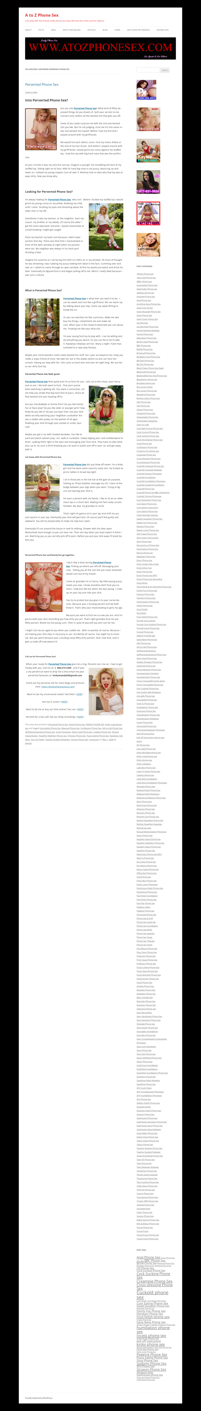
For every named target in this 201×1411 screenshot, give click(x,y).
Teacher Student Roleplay (148, 1152)
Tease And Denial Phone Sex (150, 1155)
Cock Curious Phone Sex (151, 1270)
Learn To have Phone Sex (148, 771)
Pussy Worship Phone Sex (149, 974)
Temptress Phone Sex (147, 1170)
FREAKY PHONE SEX (95, 724)
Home (117, 30)
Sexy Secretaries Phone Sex (149, 1016)
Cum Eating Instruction (147, 507)
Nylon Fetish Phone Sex (148, 869)
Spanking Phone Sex (146, 1084)
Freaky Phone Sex (144, 1320)
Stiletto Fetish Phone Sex (148, 1103)
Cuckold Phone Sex (146, 488)
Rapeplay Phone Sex (146, 993)
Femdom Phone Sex (146, 598)
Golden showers (144, 1324)
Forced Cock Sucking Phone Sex (151, 624)
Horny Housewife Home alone (151, 681)
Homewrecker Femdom (148, 673)
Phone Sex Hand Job (146, 922)
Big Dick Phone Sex (145, 360)
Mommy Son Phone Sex (148, 816)
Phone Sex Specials (145, 933)
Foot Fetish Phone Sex (147, 616)
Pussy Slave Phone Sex (147, 971)
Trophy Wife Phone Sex (147, 1201)
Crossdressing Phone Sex (148, 462)
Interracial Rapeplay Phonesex (151, 730)
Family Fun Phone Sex (147, 590)
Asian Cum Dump (145, 307)
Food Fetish (142, 609)
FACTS (41, 30)
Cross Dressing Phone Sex (149, 458)
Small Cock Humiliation (147, 1065)
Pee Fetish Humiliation (147, 895)
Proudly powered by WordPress (38, 1397)
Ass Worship (142, 322)
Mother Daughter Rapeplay (149, 824)
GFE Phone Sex (144, 643)
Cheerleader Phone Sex (147, 417)
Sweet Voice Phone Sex (147, 1137)
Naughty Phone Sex (146, 850)
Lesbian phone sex (145, 775)
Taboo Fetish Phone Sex (148, 1140)
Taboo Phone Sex (145, 1144)
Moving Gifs (163, 30)
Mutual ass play (144, 827)
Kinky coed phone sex (147, 756)
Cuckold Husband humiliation (150, 485)
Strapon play (145, 1372)
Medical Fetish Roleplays (148, 794)
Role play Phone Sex (146, 1001)
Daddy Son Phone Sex (147, 522)
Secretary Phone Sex (146, 1005)
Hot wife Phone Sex (146, 696)
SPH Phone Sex (144, 1099)
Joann (139, 741)
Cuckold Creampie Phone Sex (150, 466)
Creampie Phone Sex (146, 454)
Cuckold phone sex (152, 1294)
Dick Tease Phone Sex (147, 534)
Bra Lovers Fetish (145, 387)
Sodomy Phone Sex (151, 1363)
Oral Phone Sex (144, 876)
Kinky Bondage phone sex (149, 752)
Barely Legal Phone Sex (147, 341)
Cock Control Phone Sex (148, 432)
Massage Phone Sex (146, 786)
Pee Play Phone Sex (146, 903)
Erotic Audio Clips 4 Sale (148, 564)
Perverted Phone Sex (42, 84)
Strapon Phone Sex (146, 1114)
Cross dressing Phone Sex (155, 1286)
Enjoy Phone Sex (144, 560)
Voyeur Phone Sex (79, 739)
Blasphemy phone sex (147, 379)
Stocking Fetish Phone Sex (149, 1110)
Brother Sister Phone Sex (148, 398)
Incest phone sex (151, 1335)
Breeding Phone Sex (146, 394)
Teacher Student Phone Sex (149, 1148)
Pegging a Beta (143, 907)
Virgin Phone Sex (144, 1212)
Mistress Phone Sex (146, 809)
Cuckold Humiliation (146, 477)
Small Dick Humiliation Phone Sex (152, 1072)
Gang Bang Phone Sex (147, 639)
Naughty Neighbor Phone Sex (53, 735)
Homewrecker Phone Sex (148, 677)
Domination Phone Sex (147, 549)
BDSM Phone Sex (145, 349)
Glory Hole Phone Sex (147, 658)
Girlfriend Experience (146, 650)
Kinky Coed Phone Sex (82, 732)
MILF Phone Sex (144, 801)
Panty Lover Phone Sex (146, 1352)
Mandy (28, 743)
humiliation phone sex (153, 1329)
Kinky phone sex (144, 760)
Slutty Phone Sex (144, 1061)
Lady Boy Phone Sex (146, 767)
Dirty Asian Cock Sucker (147, 537)
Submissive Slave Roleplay (149, 1129)
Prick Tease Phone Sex (147, 959)
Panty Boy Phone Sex (147, 880)
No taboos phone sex (147, 865)
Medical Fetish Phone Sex (148, 790)
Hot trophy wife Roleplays (149, 692)
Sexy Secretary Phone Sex (149, 1020)
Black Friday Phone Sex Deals (150, 368)
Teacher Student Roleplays (57, 739)
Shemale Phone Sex (146, 1023)
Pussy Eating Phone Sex (98, 735)
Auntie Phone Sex (145, 334)
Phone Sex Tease (144, 937)
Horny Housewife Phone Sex (150, 684)
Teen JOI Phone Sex (146, 1159)
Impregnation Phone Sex (148, 714)
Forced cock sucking (146, 620)
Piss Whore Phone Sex (147, 948)
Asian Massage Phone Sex (149, 311)
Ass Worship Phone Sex (147, 326)
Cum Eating (142, 1300)
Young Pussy (143, 1231)
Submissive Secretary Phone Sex (152, 1121)
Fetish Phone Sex (77, 724)
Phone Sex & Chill (145, 918)
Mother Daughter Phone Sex (150, 820)
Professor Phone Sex (146, 963)
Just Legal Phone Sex (146, 748)
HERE (79, 694)
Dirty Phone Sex (144, 541)
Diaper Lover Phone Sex (148, 530)
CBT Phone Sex (144, 402)
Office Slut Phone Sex (147, 873)
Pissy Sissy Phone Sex (147, 952)
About (28, 30)
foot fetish (141, 613)
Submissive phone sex (150, 1375)
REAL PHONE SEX (145, 997)
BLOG (105, 30)
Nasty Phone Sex (144, 835)
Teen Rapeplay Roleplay (148, 1167)
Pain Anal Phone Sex (163, 1347)
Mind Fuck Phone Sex (147, 805)
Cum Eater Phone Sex (147, 503)
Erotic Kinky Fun (144, 567)
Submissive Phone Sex (147, 1118)
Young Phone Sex (145, 1227)
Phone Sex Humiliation (147, 925)
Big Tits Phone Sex (145, 364)
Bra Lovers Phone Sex (147, 390)
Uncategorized (143, 1208)
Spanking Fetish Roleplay (148, 1080)
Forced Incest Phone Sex (148, 628)
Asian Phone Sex (144, 315)
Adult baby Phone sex (147, 289)
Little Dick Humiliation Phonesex (152, 782)
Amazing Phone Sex (146, 296)
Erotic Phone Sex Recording (149, 579)
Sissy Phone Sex (144, 1050)
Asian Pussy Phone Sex (147, 319)
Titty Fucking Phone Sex (148, 1182)
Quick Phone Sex (144, 982)
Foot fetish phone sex (153, 1317)
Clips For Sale (143, 424)
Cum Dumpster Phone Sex (149, 500)
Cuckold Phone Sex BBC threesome (153, 492)
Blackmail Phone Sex (146, 371)
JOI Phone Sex (143, 745)
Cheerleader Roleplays (147, 420)
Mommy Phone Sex (146, 812)
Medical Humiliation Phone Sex (151, 797)
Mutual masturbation (145, 1347)
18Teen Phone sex (145, 273)
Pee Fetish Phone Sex (147, 899)
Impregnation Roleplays (148, 718)
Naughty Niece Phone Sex (149, 846)
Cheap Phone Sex (145, 409)
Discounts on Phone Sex (148, 545)
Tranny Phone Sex (145, 1193)
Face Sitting (142, 583)
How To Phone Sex (145, 703)
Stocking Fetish (144, 1106)
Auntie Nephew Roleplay (148, 330)
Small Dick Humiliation (147, 1069)
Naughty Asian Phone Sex (149, 839)
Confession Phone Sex (91, 728)
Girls (53, 30)
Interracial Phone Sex (146, 726)
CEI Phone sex (143, 405)
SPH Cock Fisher (144, 1088)
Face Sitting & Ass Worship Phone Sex (154, 586)
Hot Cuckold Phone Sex (148, 688)
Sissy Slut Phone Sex (146, 1054)
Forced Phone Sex (145, 632)
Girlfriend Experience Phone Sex (40, 732)
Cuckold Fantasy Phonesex (149, 473)
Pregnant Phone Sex (146, 956)
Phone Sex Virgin (144, 944)
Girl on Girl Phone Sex (112, 728)
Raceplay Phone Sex (146, 990)
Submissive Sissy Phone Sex (150, 1125)
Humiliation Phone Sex (147, 707)
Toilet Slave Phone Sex (147, 1186)
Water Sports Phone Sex (148, 1219)
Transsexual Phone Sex (147, 1197)
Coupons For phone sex (148, 451)
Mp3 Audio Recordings (138, 30)
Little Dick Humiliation (147, 779)
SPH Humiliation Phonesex (149, 1095)
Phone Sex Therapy (146, 941)
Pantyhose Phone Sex (147, 892)
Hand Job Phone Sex (146, 665)
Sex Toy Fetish (37, 739)
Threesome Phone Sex (147, 1178)
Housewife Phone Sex (147, 699)
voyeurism (94, 739)
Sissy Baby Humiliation (147, 1031)
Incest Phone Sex (145, 722)
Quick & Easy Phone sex (148, 978)
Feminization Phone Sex (148, 601)
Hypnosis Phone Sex (146, 711)
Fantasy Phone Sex (145, 594)
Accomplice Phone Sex (50, 728)
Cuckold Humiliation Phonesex (151, 481)
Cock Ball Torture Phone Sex (150, 428)
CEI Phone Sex (145, 1268)
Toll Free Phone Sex (146, 1189)
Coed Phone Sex (144, 443)
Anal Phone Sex (144, 300)
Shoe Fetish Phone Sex (147, 1027)
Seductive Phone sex (146, 1008)
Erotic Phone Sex (144, 571)
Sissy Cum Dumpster (146, 1046)
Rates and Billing (72, 30)
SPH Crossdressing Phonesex (150, 1091)
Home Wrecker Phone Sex (149, 669)
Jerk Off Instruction (145, 733)
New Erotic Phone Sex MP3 (149, 854)
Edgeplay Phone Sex (146, 556)
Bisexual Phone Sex (71, 728)
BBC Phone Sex (144, 345)
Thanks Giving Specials (147, 1174)
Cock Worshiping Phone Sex (150, 439)
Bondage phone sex (146, 383)
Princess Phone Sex (77, 735)
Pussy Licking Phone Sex (148, 967)
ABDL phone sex (144, 281)
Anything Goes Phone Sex (149, 304)
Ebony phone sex (145, 552)
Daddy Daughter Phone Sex (149, 518)
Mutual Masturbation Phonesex (151, 831)
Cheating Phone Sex (146, 413)
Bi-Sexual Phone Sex (146, 353)
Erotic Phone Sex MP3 (147, 575)
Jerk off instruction (149, 1341)
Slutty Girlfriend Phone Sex (149, 1057)
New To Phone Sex (145, 858)
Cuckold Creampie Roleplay (149, 469)
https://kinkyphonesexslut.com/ (58, 686)
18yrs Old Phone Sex (146, 277)
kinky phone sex (151, 1344)
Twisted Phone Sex (145, 1204)
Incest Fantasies (63, 732)
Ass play (140, 1261)
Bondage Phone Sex (145, 1265)
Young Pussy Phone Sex (148, 1235)
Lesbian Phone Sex (102, 732)
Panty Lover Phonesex (147, 884)
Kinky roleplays (144, 763)
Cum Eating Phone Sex (147, 511)
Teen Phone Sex (144, 1163)
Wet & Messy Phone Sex (148, 1223)
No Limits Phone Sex (146, 861)
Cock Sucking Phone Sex (148, 436)
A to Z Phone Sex (42, 15)
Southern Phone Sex (146, 1076)
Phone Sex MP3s (144, 929)
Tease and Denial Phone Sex (148, 1377)
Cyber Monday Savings (147, 515)
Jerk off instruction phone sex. (151, 737)
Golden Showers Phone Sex (149, 662)
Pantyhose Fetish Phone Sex (150, 888)
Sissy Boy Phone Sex (146, 1035)
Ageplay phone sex (145, 292)
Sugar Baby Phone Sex (147, 1133)
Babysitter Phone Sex (147, 338)
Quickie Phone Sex (145, 986)
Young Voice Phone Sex (147, 1238)
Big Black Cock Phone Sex (148, 356)
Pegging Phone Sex (145, 910)
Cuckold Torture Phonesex (149, 496)
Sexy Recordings (144, 1012)
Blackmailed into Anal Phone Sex (152, 375)
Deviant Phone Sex (145, 526)
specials (91, 30)
